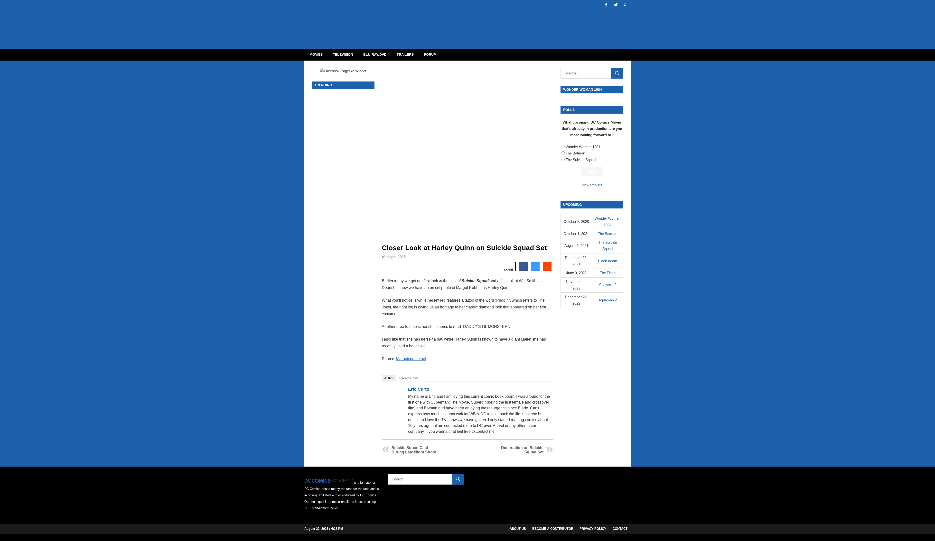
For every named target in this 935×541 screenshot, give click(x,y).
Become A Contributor (552, 529)
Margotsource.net (411, 359)
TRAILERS (405, 54)
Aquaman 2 (607, 300)
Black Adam (607, 261)
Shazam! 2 (607, 285)
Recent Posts (409, 378)
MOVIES (316, 54)
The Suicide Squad (581, 160)
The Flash (608, 273)
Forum (430, 54)
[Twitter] (547, 390)
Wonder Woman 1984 (583, 147)
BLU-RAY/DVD (374, 54)
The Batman (575, 153)
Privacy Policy (593, 529)
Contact (620, 529)
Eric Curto (418, 389)
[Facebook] (541, 390)
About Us (518, 529)
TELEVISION (343, 54)
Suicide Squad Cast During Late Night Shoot (414, 450)
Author (388, 378)
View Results (591, 185)
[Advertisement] (487, 20)
